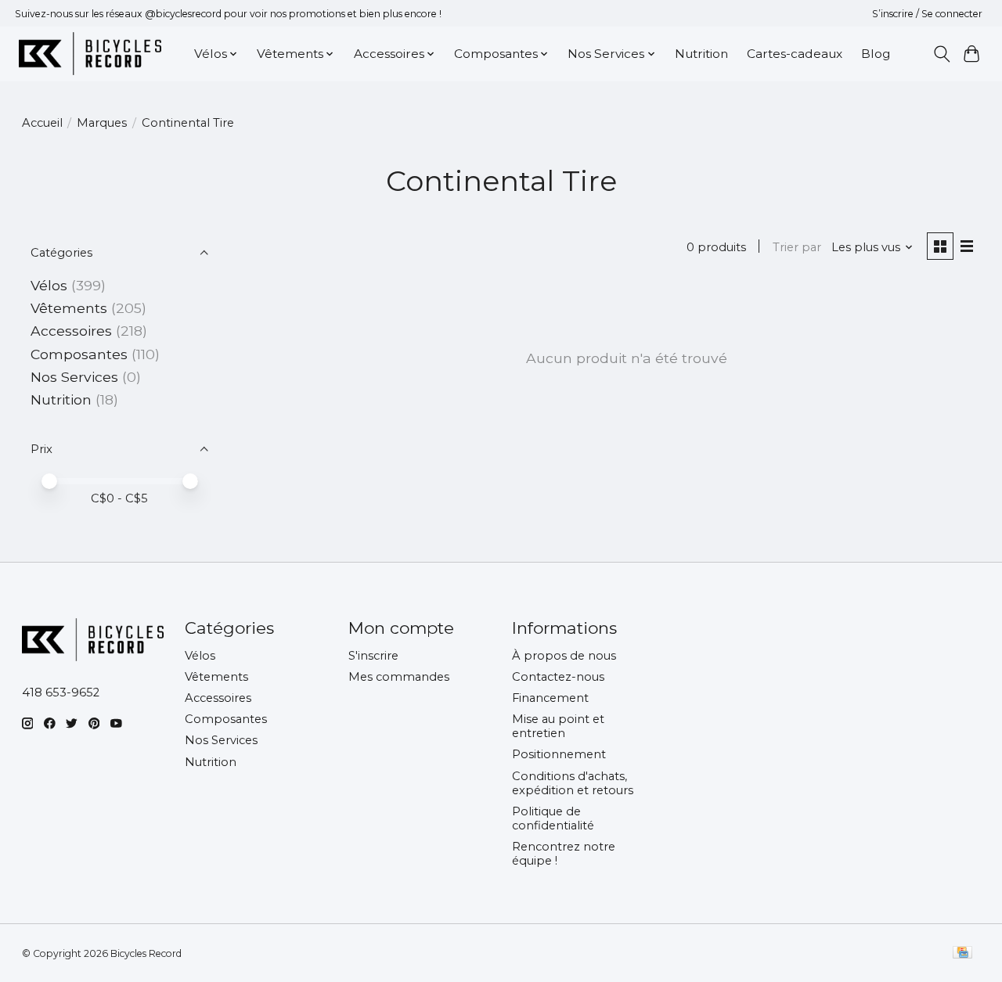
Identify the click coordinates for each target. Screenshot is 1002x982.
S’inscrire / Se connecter (927, 14)
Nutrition (701, 53)
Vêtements (69, 308)
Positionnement (559, 754)
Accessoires (71, 330)
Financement (550, 698)
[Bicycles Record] (90, 53)
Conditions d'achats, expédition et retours (572, 783)
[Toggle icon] (941, 54)
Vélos (49, 285)
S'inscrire (373, 656)
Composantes (79, 354)
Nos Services (74, 377)
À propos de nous (564, 656)
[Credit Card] (962, 953)
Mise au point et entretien (558, 726)
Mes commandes (398, 677)
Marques (102, 123)
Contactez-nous (558, 677)
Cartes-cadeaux (794, 53)
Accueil (42, 123)
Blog (875, 53)
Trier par (797, 247)
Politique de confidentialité (553, 818)
